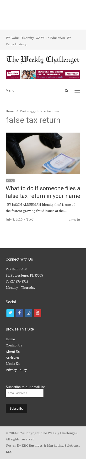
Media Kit (13, 364)
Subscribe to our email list (25, 387)
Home (10, 339)
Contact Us (14, 345)
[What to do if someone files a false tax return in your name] (43, 135)
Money (10, 180)
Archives (12, 358)
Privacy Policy (16, 370)
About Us (13, 352)
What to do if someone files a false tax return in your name (43, 192)
